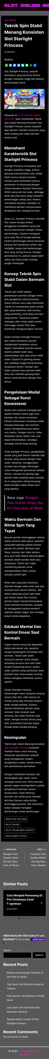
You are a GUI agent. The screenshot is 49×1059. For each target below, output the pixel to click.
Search (7, 950)
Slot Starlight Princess (16, 747)
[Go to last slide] (7, 903)
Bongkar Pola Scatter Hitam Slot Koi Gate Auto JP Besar (25, 503)
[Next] (41, 903)
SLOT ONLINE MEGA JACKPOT (20, 830)
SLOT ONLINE (10, 20)
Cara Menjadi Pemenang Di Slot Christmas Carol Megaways (24, 899)
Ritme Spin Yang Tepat (16, 819)
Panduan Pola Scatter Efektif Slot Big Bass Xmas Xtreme (38, 857)
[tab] (19, 918)
